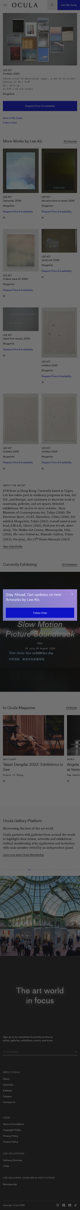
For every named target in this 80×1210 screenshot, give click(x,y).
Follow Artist (40, 612)
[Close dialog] (72, 594)
